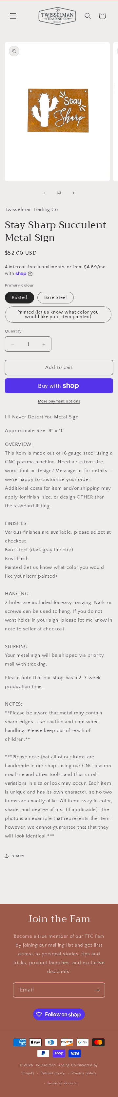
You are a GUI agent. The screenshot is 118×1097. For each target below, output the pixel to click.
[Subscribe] (97, 990)
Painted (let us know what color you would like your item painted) (58, 314)
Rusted (19, 297)
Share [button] (17, 855)
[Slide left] (44, 193)
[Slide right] (73, 193)
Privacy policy (84, 1073)
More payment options (59, 401)
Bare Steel (55, 297)
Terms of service (62, 1083)
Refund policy (53, 1073)
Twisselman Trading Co (56, 1065)
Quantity (13, 331)
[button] (13, 16)
